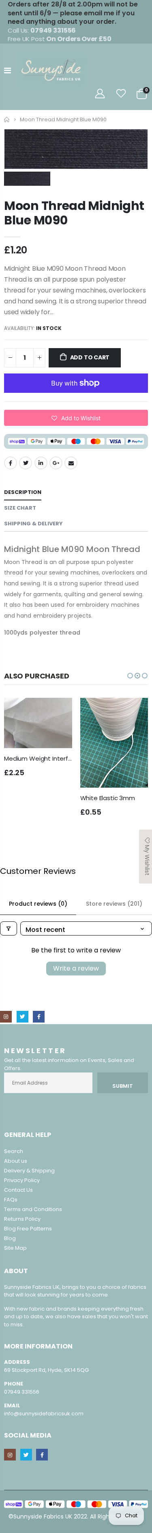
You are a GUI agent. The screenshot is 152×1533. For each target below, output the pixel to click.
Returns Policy (22, 1219)
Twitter (25, 462)
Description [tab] (22, 492)
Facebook (10, 462)
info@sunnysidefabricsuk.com (43, 1413)
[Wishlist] (121, 93)
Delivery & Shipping (29, 1170)
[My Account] (99, 93)
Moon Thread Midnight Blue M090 (74, 213)
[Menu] (7, 70)
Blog (10, 1238)
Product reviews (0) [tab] (38, 904)
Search (13, 1151)
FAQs (10, 1199)
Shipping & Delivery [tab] (33, 523)
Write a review (76, 968)
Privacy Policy (22, 1180)
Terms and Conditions (33, 1209)
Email (70, 462)
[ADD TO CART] (58, 711)
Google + (55, 462)
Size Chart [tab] (20, 508)
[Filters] (8, 928)
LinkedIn (40, 462)
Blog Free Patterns (28, 1228)
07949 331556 (21, 1392)
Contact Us (18, 1190)
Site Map (15, 1248)
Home (7, 119)
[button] (76, 418)
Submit (122, 1086)
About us (15, 1161)
